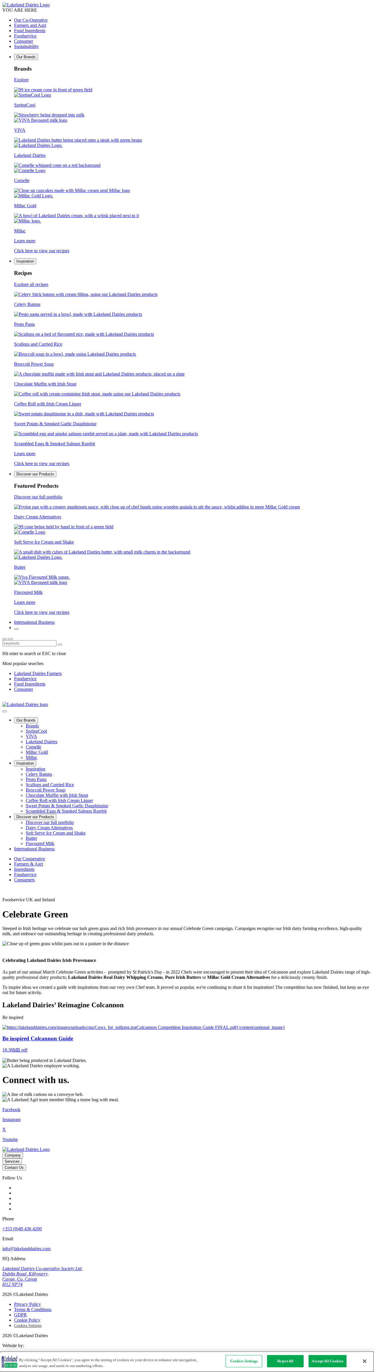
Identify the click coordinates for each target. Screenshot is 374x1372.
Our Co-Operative (31, 20)
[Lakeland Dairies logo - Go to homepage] (26, 4)
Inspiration (25, 261)
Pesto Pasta (36, 779)
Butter (31, 838)
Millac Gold (37, 752)
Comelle (33, 746)
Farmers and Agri (30, 25)
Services (12, 1161)
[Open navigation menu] (10, 639)
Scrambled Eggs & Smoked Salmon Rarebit (66, 811)
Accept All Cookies (327, 1361)
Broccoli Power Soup (45, 789)
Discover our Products (35, 474)
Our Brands (26, 57)
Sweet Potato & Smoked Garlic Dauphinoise (67, 805)
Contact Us (14, 1167)
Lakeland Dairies (41, 741)
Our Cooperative (29, 858)
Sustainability (26, 46)
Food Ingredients (29, 30)
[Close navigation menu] (4, 711)
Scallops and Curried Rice (50, 784)
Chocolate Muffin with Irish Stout (57, 795)
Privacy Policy (27, 1304)
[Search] (16, 629)
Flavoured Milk (40, 843)
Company (13, 1155)
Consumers (24, 879)
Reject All (285, 1361)
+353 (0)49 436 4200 (22, 1228)
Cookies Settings (27, 1325)
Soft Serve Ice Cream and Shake (56, 832)
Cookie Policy (27, 1320)
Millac (31, 757)
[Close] (364, 1361)
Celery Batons (39, 774)
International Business (34, 622)
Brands (32, 725)
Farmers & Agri (28, 863)
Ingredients (24, 869)
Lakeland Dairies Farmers (38, 673)
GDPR (20, 1314)
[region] (187, 1361)
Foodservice (25, 35)
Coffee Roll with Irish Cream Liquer (59, 800)
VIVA (31, 736)
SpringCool (36, 731)
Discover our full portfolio (50, 822)
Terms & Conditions (32, 1309)
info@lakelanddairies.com (26, 1248)
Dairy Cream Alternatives (49, 827)
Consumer (23, 41)
